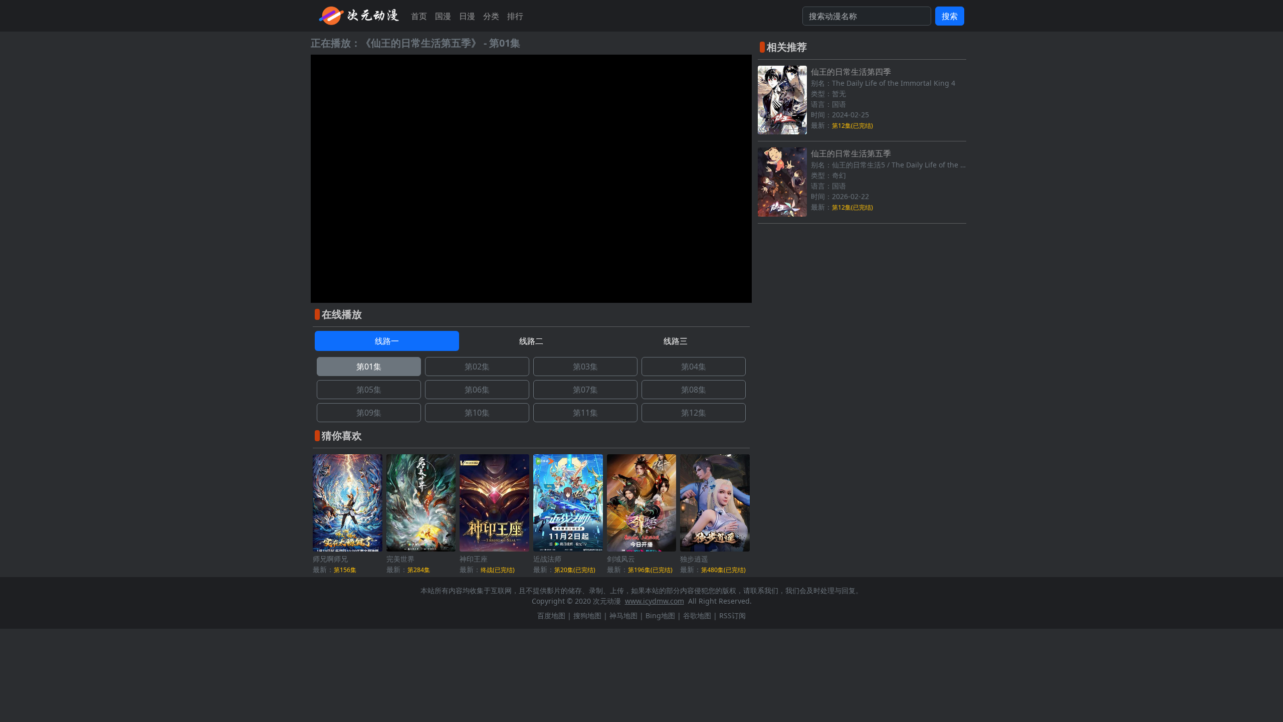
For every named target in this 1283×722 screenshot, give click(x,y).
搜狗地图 (587, 615)
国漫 (443, 16)
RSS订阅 (732, 615)
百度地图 (551, 615)
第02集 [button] (477, 366)
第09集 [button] (368, 412)
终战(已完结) (498, 570)
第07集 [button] (585, 389)
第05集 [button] (368, 389)
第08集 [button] (693, 389)
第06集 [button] (477, 389)
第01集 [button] (368, 366)
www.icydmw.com (654, 601)
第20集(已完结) (574, 570)
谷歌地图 (697, 615)
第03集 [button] (585, 366)
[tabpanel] (531, 389)
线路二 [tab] (531, 340)
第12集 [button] (693, 412)
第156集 (345, 570)
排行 (515, 16)
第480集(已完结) (723, 570)
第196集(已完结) (650, 570)
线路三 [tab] (676, 340)
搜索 (950, 16)
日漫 (467, 16)
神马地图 (623, 615)
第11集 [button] (585, 412)
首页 (419, 16)
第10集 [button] (477, 412)
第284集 (418, 570)
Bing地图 (660, 615)
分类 (491, 16)
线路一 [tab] (387, 340)
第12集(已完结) (852, 125)
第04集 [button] (693, 366)
